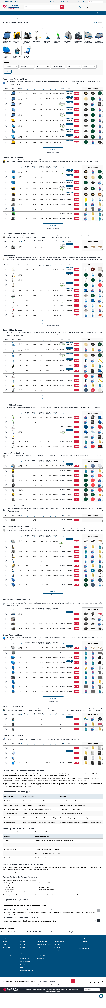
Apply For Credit (23, 956)
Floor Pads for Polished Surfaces (36, 932)
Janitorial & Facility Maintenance (16, 18)
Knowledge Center (82, 1)
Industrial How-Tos (58, 953)
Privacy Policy (60, 984)
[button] (95, 2)
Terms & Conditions (50, 991)
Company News (6, 947)
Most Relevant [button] (80, 23)
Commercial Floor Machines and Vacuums (12, 932)
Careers (4, 944)
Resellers (39, 947)
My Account (22, 944)
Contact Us (62, 1)
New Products (57, 947)
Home (4, 18)
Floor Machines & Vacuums (35, 18)
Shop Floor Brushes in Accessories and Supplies (61, 932)
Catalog (73, 1)
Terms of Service (68, 984)
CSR (4, 953)
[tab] (95, 22)
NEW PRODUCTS (59, 13)
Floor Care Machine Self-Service (27, 973)
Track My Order (23, 950)
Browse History (53, 1)
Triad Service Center (41, 953)
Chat (68, 1)
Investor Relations (7, 950)
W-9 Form (22, 964)
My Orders (22, 947)
